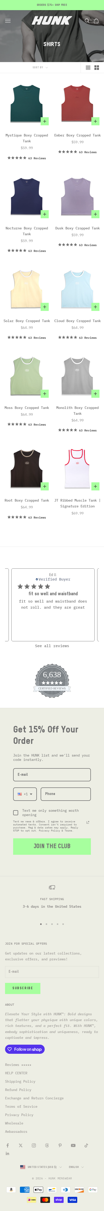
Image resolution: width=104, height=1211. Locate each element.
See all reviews (52, 645)
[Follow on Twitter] (20, 1145)
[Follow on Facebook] (7, 1145)
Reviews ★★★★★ (18, 1064)
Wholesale (14, 1123)
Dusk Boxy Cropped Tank (77, 228)
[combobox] (25, 794)
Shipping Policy (20, 1081)
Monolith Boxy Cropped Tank (77, 410)
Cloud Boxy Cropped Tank (77, 321)
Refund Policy (18, 1089)
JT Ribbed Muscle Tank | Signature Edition (77, 503)
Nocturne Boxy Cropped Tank (27, 231)
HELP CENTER (16, 1073)
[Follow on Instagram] (33, 1145)
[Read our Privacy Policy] (88, 822)
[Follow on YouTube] (73, 1145)
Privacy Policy (19, 1115)
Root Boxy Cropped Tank (27, 500)
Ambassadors (16, 1131)
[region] (52, 900)
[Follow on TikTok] (86, 1145)
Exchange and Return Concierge (34, 1098)
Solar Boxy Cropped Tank (27, 321)
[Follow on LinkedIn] (7, 1153)
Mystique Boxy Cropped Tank (27, 138)
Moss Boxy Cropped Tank (27, 407)
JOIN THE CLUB (52, 846)
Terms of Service (21, 1106)
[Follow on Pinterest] (60, 1145)
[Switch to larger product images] (88, 67)
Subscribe (22, 988)
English (74, 1167)
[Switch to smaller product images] (96, 67)
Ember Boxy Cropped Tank (77, 135)
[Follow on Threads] (46, 1145)
